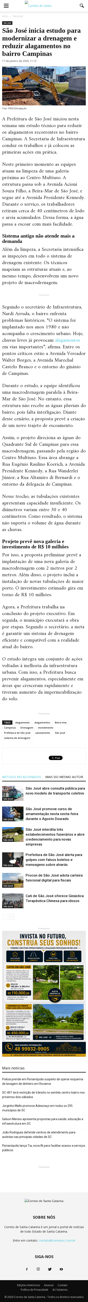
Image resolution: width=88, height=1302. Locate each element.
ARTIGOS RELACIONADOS (21, 777)
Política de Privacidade (34, 1290)
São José (7, 22)
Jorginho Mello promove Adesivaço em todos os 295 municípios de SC (37, 1108)
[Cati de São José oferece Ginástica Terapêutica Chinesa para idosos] (12, 900)
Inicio (5, 16)
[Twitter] (49, 1269)
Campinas (10, 727)
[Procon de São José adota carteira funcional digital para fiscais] (12, 880)
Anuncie (49, 1285)
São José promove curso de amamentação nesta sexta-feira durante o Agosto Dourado (52, 814)
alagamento (22, 722)
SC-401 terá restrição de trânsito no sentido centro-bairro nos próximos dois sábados (43, 1095)
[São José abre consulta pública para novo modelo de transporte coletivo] (12, 793)
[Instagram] (38, 1269)
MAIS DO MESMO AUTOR (64, 777)
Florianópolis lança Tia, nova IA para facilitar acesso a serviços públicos (43, 1148)
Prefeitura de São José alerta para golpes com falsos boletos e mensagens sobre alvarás (54, 860)
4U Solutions (59, 1290)
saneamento (42, 732)
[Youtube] (61, 1269)
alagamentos (67, 340)
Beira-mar (61, 722)
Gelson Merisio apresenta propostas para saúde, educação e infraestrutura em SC (42, 1121)
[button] (82, 6)
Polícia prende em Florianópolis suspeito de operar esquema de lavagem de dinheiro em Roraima (42, 1081)
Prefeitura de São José (17, 732)
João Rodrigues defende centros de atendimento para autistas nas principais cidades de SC (38, 1135)
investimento (45, 727)
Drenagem (27, 727)
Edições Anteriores (28, 1285)
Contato (62, 1285)
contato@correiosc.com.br (57, 1240)
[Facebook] (26, 1269)
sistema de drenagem (17, 737)
